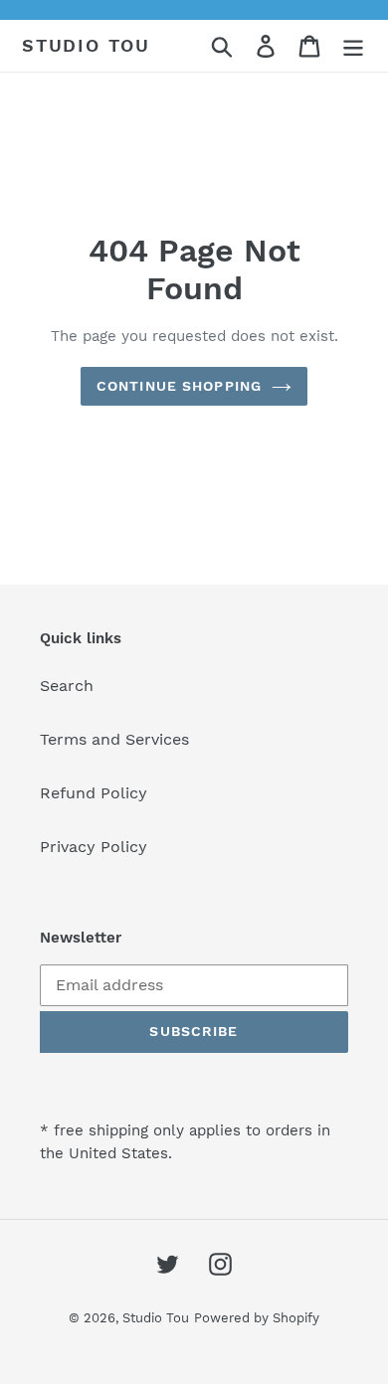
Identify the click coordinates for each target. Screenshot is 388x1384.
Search (67, 685)
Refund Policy (93, 792)
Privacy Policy (93, 846)
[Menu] (353, 46)
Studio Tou (86, 45)
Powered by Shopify (256, 1317)
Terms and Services (114, 739)
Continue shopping (179, 386)
